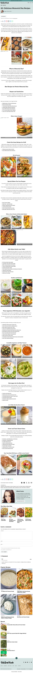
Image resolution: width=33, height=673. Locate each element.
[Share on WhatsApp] (12, 21)
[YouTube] (26, 662)
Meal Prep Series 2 (11, 650)
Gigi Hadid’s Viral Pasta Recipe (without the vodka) (23, 592)
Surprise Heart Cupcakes (6, 445)
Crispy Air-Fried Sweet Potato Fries (8, 111)
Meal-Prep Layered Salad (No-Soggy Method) (16, 633)
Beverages (8, 486)
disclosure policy (15, 18)
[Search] (30, 3)
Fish (19, 486)
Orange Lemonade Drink (6, 393)
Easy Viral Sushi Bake (3, 520)
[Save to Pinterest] (6, 21)
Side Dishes (24, 487)
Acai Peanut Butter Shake (7, 397)
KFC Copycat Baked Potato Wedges (9, 110)
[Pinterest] (31, 662)
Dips (17, 486)
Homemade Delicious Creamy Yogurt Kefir (10, 396)
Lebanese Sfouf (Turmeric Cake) (8, 447)
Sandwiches (17, 487)
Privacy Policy (20, 671)
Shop (13, 665)
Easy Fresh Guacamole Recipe (7, 338)
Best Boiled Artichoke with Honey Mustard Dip (10, 331)
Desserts (14, 486)
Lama (5, 11)
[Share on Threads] (8, 21)
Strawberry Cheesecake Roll (7, 440)
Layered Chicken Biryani (6, 206)
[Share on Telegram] (10, 21)
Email (2, 544)
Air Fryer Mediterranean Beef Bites (12, 520)
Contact (19, 665)
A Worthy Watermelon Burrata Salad (9, 266)
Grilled (21, 486)
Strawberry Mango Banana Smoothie (9, 398)
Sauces (20, 487)
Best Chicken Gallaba (6, 202)
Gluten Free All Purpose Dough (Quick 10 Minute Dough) (7, 618)
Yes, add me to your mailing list (6, 549)
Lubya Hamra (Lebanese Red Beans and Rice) (20, 521)
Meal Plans (9, 665)
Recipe (2, 665)
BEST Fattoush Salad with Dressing (8, 264)
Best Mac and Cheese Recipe (23, 617)
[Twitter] (29, 662)
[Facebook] (28, 662)
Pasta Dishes (6, 487)
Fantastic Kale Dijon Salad (7, 267)
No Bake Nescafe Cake (6, 441)
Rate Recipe (3, 16)
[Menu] (32, 3)
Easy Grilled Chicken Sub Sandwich (8, 108)
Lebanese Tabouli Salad (6, 270)
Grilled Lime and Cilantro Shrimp (8, 149)
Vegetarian (28, 487)
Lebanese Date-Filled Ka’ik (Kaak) (8, 444)
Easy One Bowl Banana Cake (7, 448)
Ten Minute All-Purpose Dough (7, 591)
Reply (31, 559)
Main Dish (4, 5)
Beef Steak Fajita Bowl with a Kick (8, 209)
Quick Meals (10, 487)
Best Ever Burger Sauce (6, 104)
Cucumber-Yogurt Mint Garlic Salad (8, 263)
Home (1, 5)
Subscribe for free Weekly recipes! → (16, 0)
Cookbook (5, 665)
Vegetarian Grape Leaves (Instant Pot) (9, 324)
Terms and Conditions (14, 671)
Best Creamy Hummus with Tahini (8, 327)
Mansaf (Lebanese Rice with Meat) (8, 205)
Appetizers (2, 486)
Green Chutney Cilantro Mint (7, 335)
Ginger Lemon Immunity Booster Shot (9, 394)
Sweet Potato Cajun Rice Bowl (7, 271)
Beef (5, 486)
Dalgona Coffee (5, 400)
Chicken (11, 486)
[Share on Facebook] (4, 21)
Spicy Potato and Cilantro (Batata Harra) (9, 325)
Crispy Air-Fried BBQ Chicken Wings (9, 328)
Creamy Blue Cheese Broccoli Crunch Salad (16, 624)
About (16, 665)
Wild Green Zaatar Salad (12, 641)
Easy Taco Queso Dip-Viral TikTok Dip (9, 332)
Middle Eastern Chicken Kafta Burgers (9, 103)
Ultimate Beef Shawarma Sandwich (8, 107)
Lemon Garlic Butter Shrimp (28, 520)
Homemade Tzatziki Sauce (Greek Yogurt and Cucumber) (12, 336)
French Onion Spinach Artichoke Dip (9, 334)
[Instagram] (24, 662)
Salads (14, 487)
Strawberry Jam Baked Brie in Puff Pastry (9, 438)
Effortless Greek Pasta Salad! (7, 262)
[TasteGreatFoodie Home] (4, 3)
